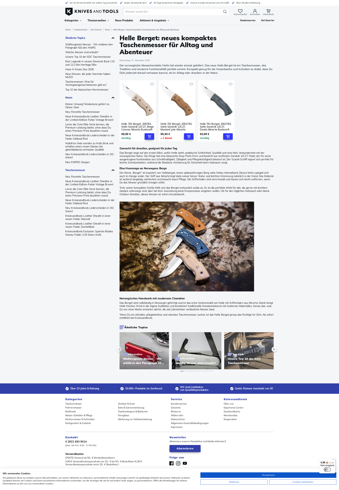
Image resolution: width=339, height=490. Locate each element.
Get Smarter (96, 29)
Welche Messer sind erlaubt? (82, 52)
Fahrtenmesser (73, 407)
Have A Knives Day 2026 (79, 69)
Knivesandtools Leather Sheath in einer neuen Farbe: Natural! (88, 217)
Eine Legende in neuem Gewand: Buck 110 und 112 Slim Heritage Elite (90, 63)
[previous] (125, 349)
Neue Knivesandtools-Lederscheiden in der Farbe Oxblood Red (90, 137)
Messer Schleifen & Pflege (79, 415)
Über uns (229, 403)
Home (68, 29)
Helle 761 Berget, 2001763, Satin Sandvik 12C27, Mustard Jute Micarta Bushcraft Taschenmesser (176, 126)
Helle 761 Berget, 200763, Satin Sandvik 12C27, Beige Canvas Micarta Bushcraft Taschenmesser (137, 126)
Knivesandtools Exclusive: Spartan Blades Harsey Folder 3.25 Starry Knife (89, 233)
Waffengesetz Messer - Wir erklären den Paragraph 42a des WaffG (89, 46)
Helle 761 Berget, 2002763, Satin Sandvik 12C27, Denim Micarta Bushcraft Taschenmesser (215, 126)
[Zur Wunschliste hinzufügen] (152, 84)
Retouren (176, 411)
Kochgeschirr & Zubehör (78, 423)
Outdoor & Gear (126, 403)
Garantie (176, 407)
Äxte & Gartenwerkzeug (131, 407)
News (107, 29)
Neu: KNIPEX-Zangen (77, 162)
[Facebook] (171, 463)
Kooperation (230, 419)
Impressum (177, 427)
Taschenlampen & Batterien (133, 411)
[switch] (327, 469)
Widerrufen (177, 415)
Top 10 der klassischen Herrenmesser (87, 89)
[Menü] (333, 460)
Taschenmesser (80, 29)
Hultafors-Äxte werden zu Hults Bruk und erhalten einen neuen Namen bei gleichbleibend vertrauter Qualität (89, 146)
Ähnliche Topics (75, 38)
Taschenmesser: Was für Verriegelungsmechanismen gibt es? (85, 83)
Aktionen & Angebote (153, 20)
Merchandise (230, 415)
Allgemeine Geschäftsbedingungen (190, 423)
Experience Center (233, 407)
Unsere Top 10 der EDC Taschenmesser (88, 56)
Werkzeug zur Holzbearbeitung (135, 419)
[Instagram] (178, 463)
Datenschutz (178, 419)
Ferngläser (123, 415)
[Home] (91, 11)
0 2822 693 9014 (76, 441)
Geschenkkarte (232, 411)
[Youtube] (185, 463)
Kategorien (71, 20)
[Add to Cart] (149, 136)
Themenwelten (97, 20)
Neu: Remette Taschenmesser (82, 111)
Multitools (70, 411)
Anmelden (255, 14)
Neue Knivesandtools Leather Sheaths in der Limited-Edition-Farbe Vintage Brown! (89, 118)
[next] (268, 349)
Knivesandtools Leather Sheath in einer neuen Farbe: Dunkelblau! (88, 225)
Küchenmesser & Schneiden (80, 419)
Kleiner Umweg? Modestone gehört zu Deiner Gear (87, 106)
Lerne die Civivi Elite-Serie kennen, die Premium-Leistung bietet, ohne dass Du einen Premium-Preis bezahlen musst (88, 127)
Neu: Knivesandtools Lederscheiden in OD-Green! (89, 156)
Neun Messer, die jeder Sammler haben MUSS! (88, 75)
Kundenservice (179, 403)
